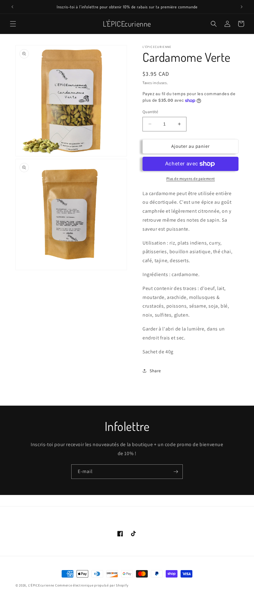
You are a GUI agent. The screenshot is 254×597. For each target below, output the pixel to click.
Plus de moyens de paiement (190, 178)
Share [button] (155, 370)
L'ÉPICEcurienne (41, 585)
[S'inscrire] (175, 471)
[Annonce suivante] (241, 7)
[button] (13, 24)
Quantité (150, 111)
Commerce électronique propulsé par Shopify (91, 585)
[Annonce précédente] (12, 7)
